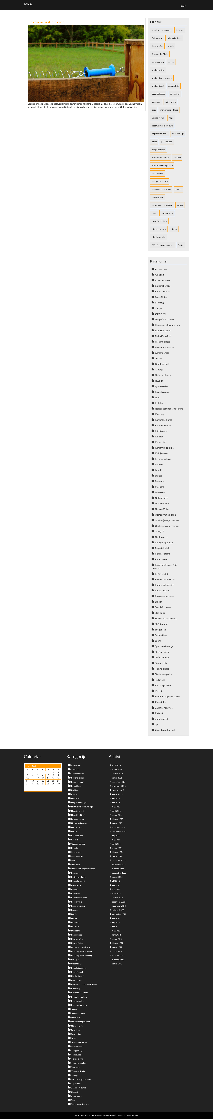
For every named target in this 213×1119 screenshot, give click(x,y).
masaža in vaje (158, 117)
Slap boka (160, 612)
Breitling (159, 302)
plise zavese (166, 141)
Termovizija (161, 663)
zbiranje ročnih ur (159, 221)
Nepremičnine (162, 509)
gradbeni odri (158, 86)
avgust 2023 (117, 877)
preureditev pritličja (160, 157)
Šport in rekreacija (164, 646)
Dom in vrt (160, 313)
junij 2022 (116, 926)
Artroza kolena (162, 280)
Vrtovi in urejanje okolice (167, 696)
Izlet (157, 397)
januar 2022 (117, 947)
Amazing (159, 274)
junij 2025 (116, 802)
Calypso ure (157, 38)
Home (182, 6)
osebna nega (178, 133)
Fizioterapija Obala (164, 347)
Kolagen (159, 436)
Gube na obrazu (163, 375)
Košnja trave (161, 453)
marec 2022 (117, 939)
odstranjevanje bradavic (162, 125)
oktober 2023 (118, 869)
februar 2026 (117, 773)
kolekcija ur (175, 94)
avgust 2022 (117, 918)
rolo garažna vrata (160, 181)
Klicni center (161, 430)
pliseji (154, 141)
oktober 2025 (118, 790)
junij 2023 (116, 885)
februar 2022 (117, 943)
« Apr (27, 789)
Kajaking (159, 414)
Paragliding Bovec (164, 542)
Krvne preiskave (163, 458)
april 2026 (116, 765)
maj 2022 (116, 931)
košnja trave (170, 102)
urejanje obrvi (167, 213)
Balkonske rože (162, 285)
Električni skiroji (163, 336)
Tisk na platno (162, 668)
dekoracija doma (174, 38)
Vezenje (159, 691)
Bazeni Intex (161, 297)
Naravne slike (162, 503)
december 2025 (118, 782)
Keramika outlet (163, 425)
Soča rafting (161, 635)
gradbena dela (158, 70)
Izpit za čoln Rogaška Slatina (169, 408)
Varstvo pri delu (163, 685)
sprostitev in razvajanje (162, 205)
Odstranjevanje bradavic (167, 520)
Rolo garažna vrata (164, 596)
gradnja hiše (173, 86)
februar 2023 (117, 897)
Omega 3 (159, 531)
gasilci (171, 62)
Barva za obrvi (162, 291)
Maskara (159, 486)
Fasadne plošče (162, 341)
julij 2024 (116, 836)
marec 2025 (117, 815)
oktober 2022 (118, 910)
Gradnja (159, 369)
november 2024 (119, 827)
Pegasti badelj (162, 548)
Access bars (161, 269)
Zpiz (157, 724)
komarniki (156, 102)
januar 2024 (117, 856)
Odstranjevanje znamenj (167, 525)
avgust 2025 (117, 794)
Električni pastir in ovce (46, 22)
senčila (178, 189)
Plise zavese (161, 559)
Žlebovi (159, 713)
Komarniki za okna (164, 447)
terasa (180, 205)
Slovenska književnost (166, 618)
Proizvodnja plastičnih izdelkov (84, 984)
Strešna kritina (162, 651)
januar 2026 (117, 778)
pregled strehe (158, 149)
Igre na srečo (161, 386)
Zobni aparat (161, 718)
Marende (159, 481)
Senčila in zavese (163, 607)
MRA (28, 4)
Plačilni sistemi (162, 553)
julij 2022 (116, 922)
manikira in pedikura (169, 110)
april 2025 (116, 811)
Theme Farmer (131, 1115)
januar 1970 (117, 964)
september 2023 (119, 873)
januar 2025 (117, 823)
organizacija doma (160, 133)
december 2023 (118, 860)
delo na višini (157, 46)
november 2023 (119, 864)
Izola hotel (160, 403)
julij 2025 (116, 798)
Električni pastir (163, 330)
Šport (158, 640)
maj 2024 (116, 840)
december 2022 (118, 902)
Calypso (179, 30)
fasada (171, 46)
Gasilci (158, 358)
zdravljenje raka (158, 237)
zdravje (174, 229)
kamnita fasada (158, 94)
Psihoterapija (161, 573)
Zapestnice (160, 702)
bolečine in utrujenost (161, 30)
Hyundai (159, 380)
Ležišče (158, 475)
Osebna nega (161, 537)
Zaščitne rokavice (164, 707)
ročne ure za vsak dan (161, 189)
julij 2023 (116, 881)
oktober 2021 (118, 960)
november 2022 (119, 906)
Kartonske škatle (163, 419)
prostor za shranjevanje (162, 165)
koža (154, 110)
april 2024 (116, 844)
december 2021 (118, 951)
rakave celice (157, 173)
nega (171, 117)
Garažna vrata (162, 352)
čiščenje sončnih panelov (163, 245)
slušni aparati (157, 197)
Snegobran (160, 629)
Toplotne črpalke (163, 674)
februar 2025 (117, 819)
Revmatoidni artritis (165, 579)
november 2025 (119, 786)
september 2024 (119, 831)
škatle (181, 245)
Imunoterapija (162, 391)
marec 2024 (117, 848)
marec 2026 (117, 769)
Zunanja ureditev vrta (165, 730)
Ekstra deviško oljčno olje (167, 324)
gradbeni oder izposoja (162, 78)
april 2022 (116, 935)
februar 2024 (117, 852)
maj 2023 (116, 889)
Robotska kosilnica (164, 584)
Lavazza (159, 464)
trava (154, 213)
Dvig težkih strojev (164, 319)
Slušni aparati (161, 624)
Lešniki (158, 470)
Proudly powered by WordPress (101, 1115)
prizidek (177, 157)
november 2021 (119, 955)
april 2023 (116, 893)
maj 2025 (116, 807)
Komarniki (160, 442)
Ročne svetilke (162, 590)
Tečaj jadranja (162, 657)
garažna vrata (158, 62)
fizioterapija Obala (160, 54)
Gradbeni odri (162, 363)
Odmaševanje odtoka (165, 514)
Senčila (158, 601)
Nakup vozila (161, 497)
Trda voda (160, 679)
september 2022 (119, 914)
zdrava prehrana (159, 229)
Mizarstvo (160, 492)
